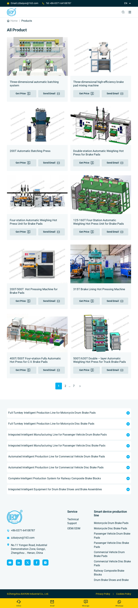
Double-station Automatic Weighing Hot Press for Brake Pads (98, 152)
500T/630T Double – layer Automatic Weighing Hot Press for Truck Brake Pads (99, 360)
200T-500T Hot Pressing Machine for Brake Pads (34, 291)
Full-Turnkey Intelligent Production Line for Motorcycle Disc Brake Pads (51, 423)
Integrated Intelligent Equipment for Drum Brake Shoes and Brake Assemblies (55, 489)
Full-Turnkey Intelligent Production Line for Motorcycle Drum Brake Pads (52, 412)
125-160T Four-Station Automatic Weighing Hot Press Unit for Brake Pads (98, 222)
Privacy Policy (103, 594)
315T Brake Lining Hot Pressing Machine (99, 289)
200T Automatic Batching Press (30, 151)
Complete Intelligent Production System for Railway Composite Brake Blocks (54, 478)
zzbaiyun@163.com (27, 3)
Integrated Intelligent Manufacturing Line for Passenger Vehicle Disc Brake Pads (56, 445)
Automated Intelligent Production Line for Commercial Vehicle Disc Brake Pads (56, 467)
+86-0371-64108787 (60, 3)
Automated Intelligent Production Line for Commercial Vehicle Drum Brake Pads (56, 456)
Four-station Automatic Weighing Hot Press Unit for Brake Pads (33, 222)
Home (14, 20)
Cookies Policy (123, 594)
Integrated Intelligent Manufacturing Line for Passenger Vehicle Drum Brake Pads (57, 434)
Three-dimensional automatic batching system (34, 83)
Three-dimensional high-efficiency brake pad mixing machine (98, 83)
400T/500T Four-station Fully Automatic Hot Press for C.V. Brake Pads (35, 360)
